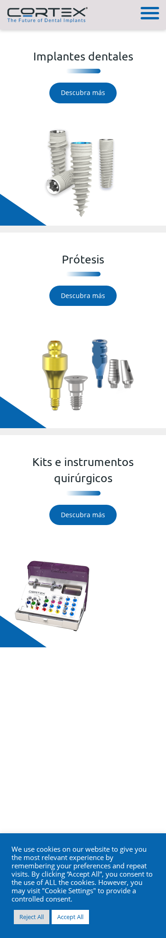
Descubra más (83, 92)
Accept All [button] (70, 917)
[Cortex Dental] (47, 13)
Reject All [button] (31, 917)
